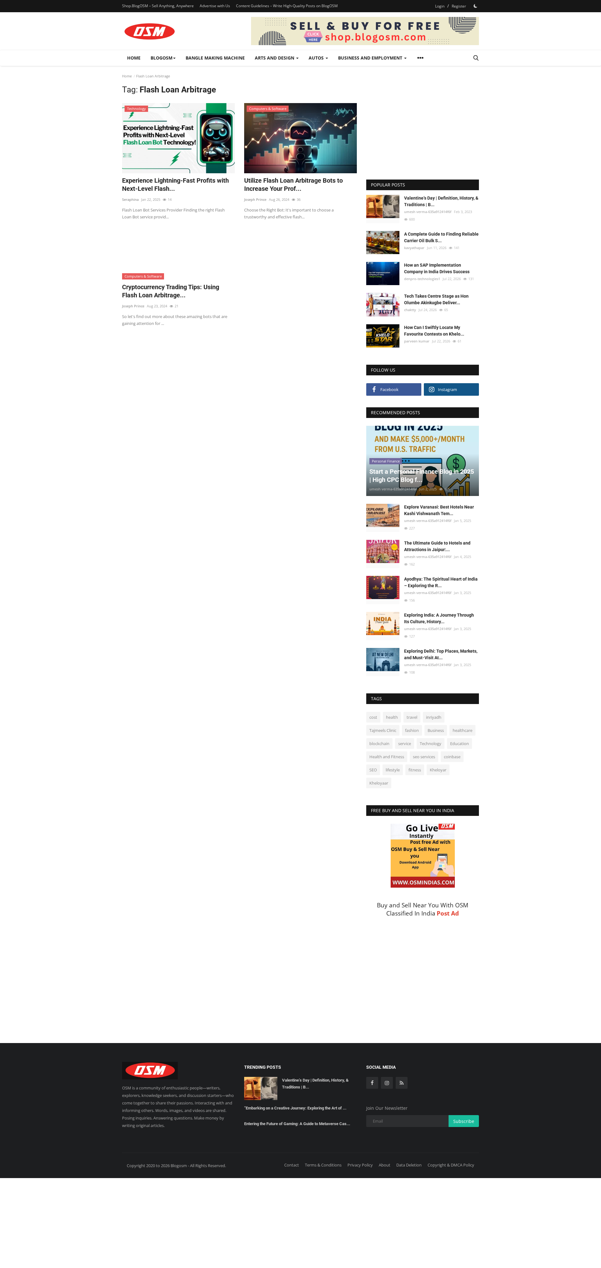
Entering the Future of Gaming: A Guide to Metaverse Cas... (297, 1123)
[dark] (475, 6)
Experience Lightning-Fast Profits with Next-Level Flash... (175, 184)
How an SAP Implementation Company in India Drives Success (437, 268)
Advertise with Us (215, 5)
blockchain (379, 743)
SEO (373, 770)
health (392, 717)
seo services (424, 756)
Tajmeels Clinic (382, 730)
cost (373, 717)
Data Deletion (409, 1165)
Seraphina (130, 199)
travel (412, 717)
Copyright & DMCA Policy (451, 1165)
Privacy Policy (360, 1165)
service (404, 743)
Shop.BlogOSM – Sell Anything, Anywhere (158, 5)
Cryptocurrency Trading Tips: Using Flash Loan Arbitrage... (170, 291)
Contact (291, 1165)
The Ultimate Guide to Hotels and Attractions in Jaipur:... (437, 546)
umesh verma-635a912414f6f (427, 211)
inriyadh (433, 717)
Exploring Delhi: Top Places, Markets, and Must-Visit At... (440, 654)
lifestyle (393, 770)
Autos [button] (317, 58)
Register (459, 6)
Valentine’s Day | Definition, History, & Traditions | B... (441, 201)
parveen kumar (416, 341)
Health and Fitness (386, 756)
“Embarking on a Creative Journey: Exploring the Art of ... (295, 1108)
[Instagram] (387, 1083)
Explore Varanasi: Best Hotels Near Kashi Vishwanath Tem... (439, 510)
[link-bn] (365, 31)
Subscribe (463, 1121)
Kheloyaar (378, 783)
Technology (430, 743)
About (384, 1165)
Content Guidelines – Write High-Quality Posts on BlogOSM (287, 5)
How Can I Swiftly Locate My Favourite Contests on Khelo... (434, 331)
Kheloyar (438, 770)
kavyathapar (414, 247)
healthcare (462, 730)
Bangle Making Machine (215, 58)
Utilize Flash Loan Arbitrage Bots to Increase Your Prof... (293, 184)
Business (436, 730)
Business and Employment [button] (370, 58)
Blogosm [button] (161, 58)
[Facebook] (372, 1083)
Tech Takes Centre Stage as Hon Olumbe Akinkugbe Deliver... (436, 299)
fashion (412, 730)
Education (459, 743)
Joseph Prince (255, 199)
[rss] (402, 1083)
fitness (414, 770)
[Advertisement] (239, 242)
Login (439, 6)
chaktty (410, 309)
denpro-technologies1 (422, 278)
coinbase (452, 756)
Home (134, 58)
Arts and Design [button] (275, 58)
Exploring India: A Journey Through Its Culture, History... (439, 618)
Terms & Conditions (323, 1165)
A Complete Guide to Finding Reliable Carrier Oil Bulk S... (441, 237)
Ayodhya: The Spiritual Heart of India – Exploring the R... (441, 582)
